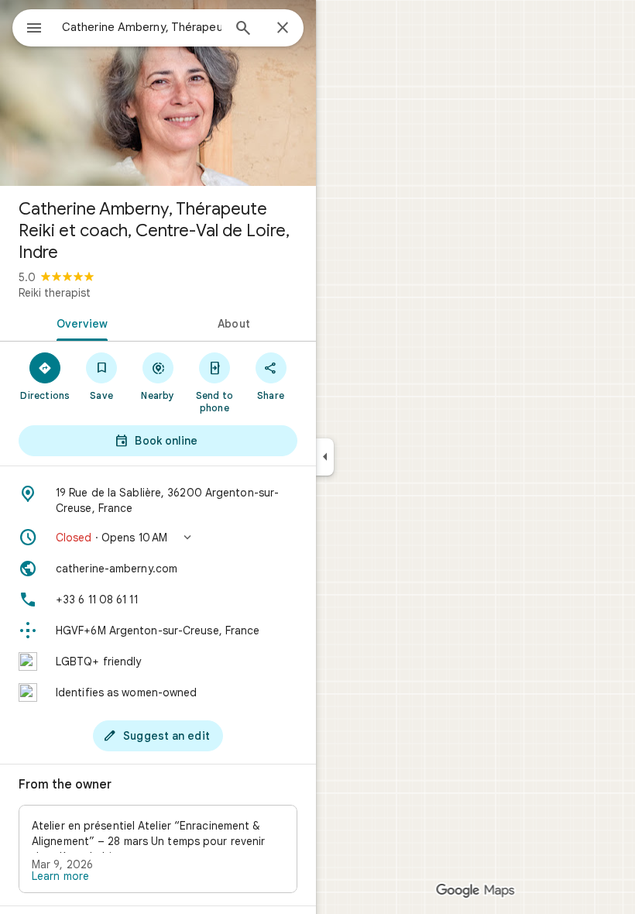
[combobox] (141, 27)
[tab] (79, 322)
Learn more (60, 876)
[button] (158, 537)
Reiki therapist (55, 293)
